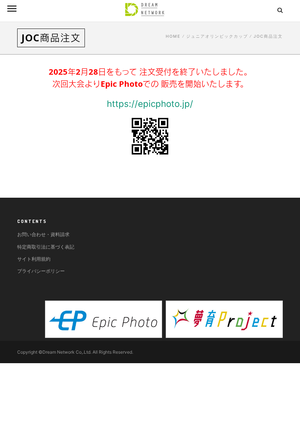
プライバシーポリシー (41, 271)
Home (173, 36)
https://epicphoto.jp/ (150, 103)
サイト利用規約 (33, 259)
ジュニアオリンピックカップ (217, 36)
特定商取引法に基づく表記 (45, 247)
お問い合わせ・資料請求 (43, 234)
